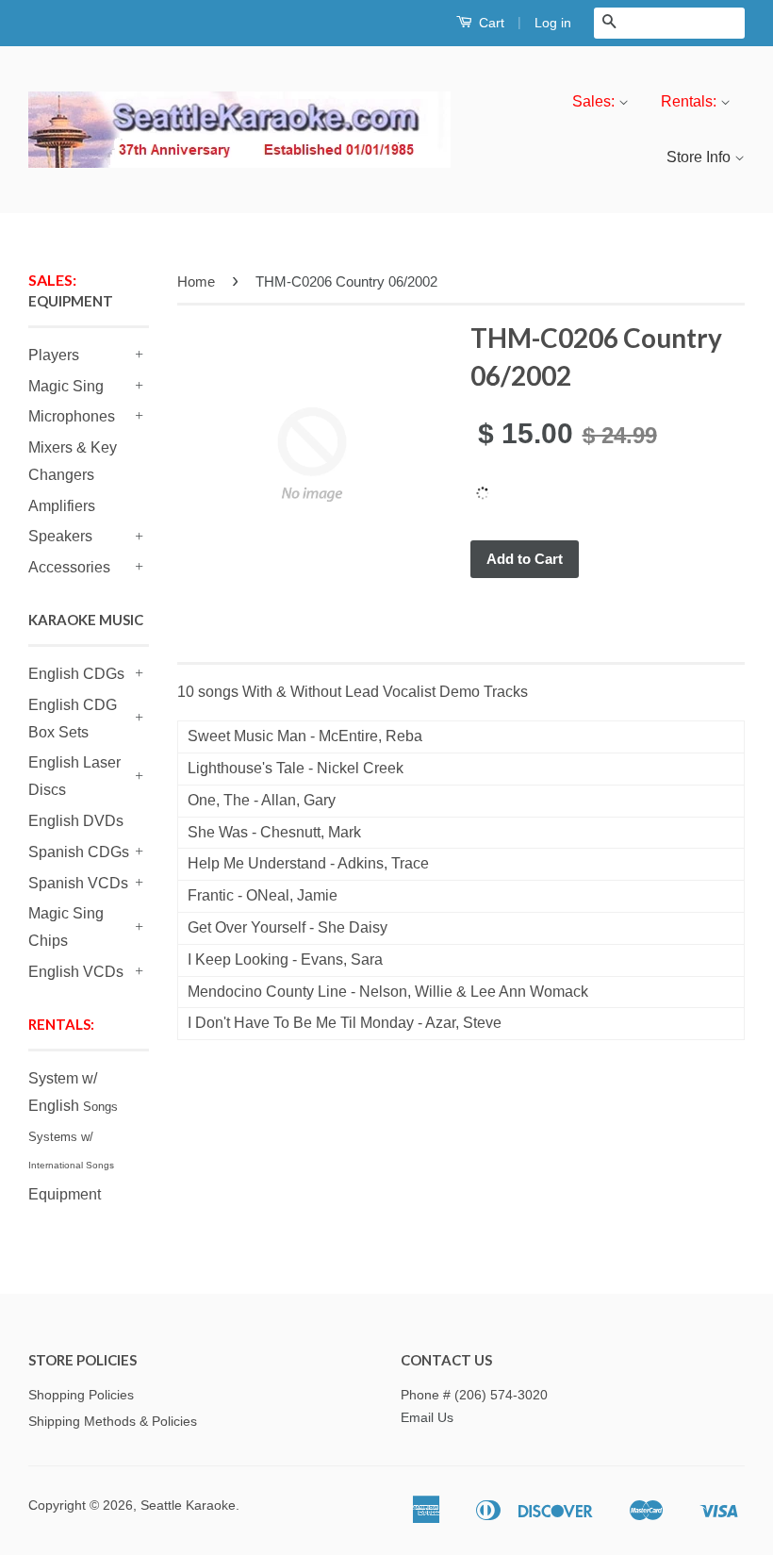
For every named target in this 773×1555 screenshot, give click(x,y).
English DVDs (75, 821)
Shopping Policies (81, 1395)
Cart (489, 22)
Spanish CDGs (78, 852)
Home (196, 281)
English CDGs (76, 674)
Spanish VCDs (78, 883)
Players (53, 355)
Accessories (69, 567)
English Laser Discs (74, 776)
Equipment (64, 1194)
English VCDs (75, 972)
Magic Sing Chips (66, 927)
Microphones (71, 416)
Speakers (60, 536)
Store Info (700, 157)
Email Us (427, 1418)
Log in (553, 22)
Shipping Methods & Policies (112, 1421)
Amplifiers (61, 506)
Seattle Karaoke (188, 1505)
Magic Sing (66, 386)
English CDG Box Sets (72, 718)
